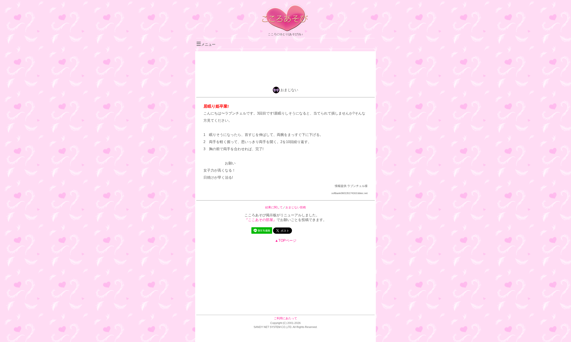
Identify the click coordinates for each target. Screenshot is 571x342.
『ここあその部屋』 (260, 220)
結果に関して (274, 207)
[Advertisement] (285, 68)
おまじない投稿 (296, 207)
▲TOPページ (285, 240)
